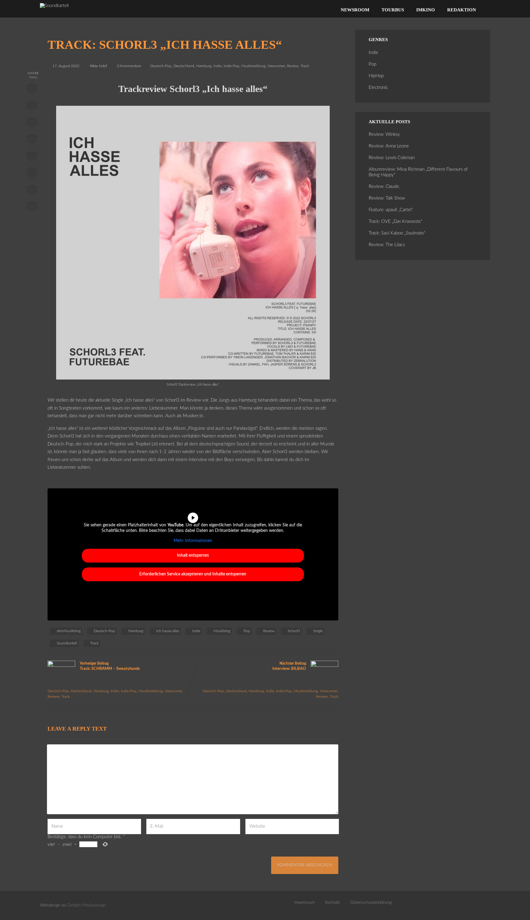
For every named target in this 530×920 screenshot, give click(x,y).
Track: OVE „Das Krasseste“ (395, 221)
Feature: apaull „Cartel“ (391, 210)
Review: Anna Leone (389, 146)
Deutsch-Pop (160, 66)
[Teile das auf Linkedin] (31, 140)
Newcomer (276, 66)
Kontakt (332, 902)
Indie (217, 66)
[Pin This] (31, 123)
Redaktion (461, 9)
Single (318, 631)
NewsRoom (355, 9)
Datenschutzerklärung (371, 902)
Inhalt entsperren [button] (193, 555)
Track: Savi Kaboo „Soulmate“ (397, 233)
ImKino (425, 9)
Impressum (304, 902)
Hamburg (203, 66)
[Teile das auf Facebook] (31, 90)
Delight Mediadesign (86, 905)
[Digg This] (31, 174)
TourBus (393, 9)
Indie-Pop (231, 66)
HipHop (376, 76)
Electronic (378, 87)
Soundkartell (67, 643)
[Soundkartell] (54, 5)
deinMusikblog (69, 631)
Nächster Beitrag (289, 666)
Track (305, 66)
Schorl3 (294, 631)
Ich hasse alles (167, 631)
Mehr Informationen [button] (193, 541)
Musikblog (221, 631)
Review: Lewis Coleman (392, 157)
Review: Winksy (384, 134)
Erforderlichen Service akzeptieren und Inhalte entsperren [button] (192, 574)
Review (292, 66)
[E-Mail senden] (31, 191)
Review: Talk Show (387, 198)
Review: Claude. (384, 186)
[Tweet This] (31, 107)
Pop (247, 631)
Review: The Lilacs (387, 244)
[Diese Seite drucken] (31, 208)
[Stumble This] (31, 157)
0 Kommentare (129, 66)
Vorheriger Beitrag (110, 666)
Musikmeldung (253, 66)
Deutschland (184, 66)
